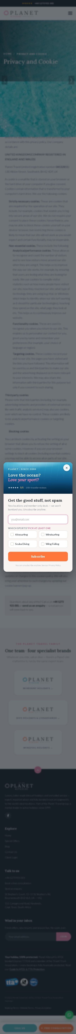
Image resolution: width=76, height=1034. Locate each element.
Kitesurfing (21, 534)
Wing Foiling (52, 543)
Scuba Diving (22, 543)
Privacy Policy (54, 565)
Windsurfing (52, 534)
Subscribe (38, 556)
